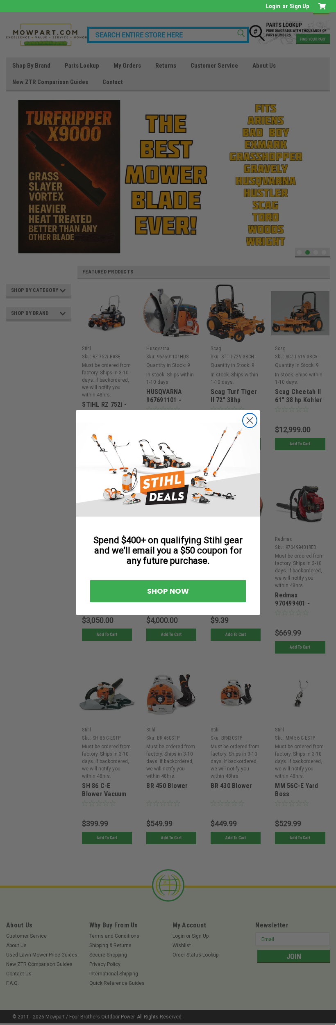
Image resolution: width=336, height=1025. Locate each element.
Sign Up (299, 6)
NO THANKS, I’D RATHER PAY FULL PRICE (83, 562)
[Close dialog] (322, 421)
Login (273, 6)
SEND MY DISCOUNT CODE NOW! (83, 538)
